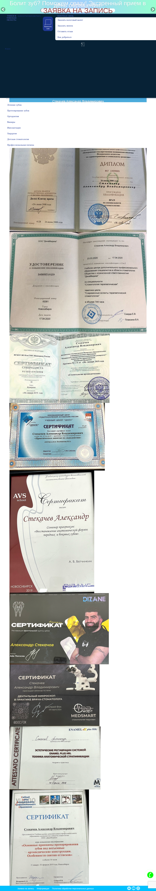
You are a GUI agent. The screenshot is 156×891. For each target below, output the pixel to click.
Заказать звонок (65, 25)
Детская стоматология (18, 139)
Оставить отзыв (65, 31)
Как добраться (64, 37)
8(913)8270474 (35, 15)
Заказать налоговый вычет (69, 20)
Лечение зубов (14, 105)
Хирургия (12, 133)
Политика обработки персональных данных (73, 888)
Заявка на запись (25, 888)
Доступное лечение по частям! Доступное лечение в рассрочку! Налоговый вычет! (77, 5)
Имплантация (14, 127)
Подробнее (78, 10)
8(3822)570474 (23, 15)
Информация (43, 888)
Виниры (11, 122)
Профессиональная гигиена (18, 145)
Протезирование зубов (18, 110)
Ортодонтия (13, 116)
